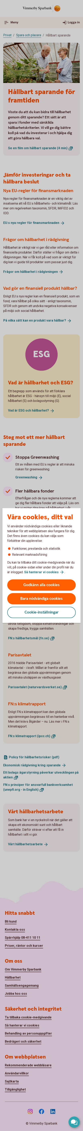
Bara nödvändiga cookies (41, 598)
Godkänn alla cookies (41, 585)
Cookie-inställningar (42, 612)
